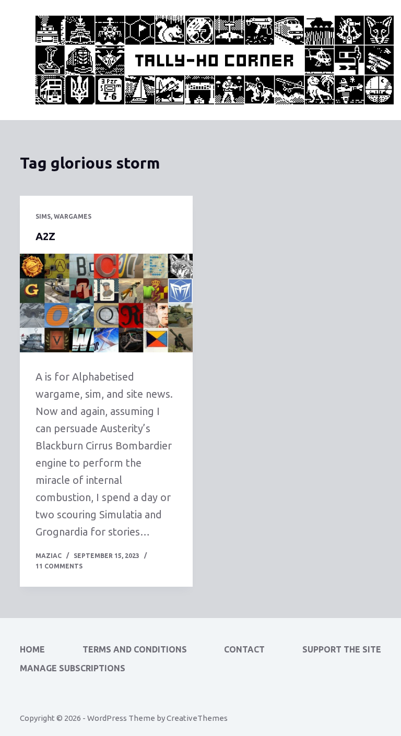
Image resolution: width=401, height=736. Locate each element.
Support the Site (341, 649)
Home (32, 649)
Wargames (72, 216)
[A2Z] (106, 303)
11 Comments (59, 566)
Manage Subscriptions (72, 668)
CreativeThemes (197, 718)
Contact (244, 649)
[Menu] (376, 60)
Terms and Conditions (134, 649)
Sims (43, 216)
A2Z (45, 236)
